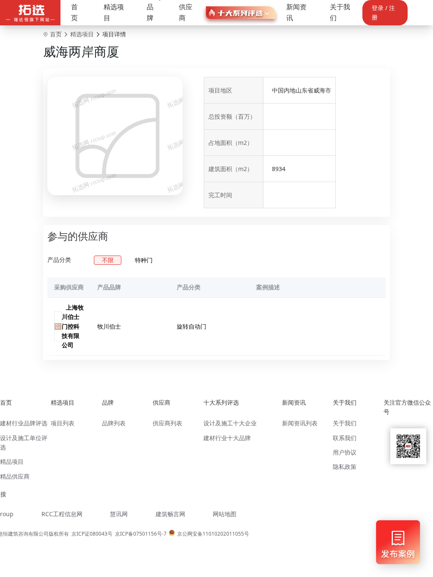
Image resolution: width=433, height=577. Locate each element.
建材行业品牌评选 (23, 423)
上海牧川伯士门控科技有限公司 (73, 326)
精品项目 (12, 461)
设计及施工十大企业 (230, 423)
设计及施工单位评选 (23, 442)
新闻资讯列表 (300, 423)
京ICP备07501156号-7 (141, 533)
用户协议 (344, 452)
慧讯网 (119, 514)
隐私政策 (344, 467)
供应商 (185, 12)
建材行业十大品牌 (227, 438)
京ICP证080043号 (91, 533)
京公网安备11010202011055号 (213, 533)
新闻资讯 (296, 12)
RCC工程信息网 (61, 514)
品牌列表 (114, 423)
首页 (74, 12)
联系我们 (344, 438)
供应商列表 (167, 423)
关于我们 (340, 12)
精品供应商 (15, 476)
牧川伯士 (109, 326)
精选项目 (114, 12)
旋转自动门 (191, 326)
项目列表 (62, 423)
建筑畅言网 (170, 514)
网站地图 (224, 514)
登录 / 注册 (383, 12)
